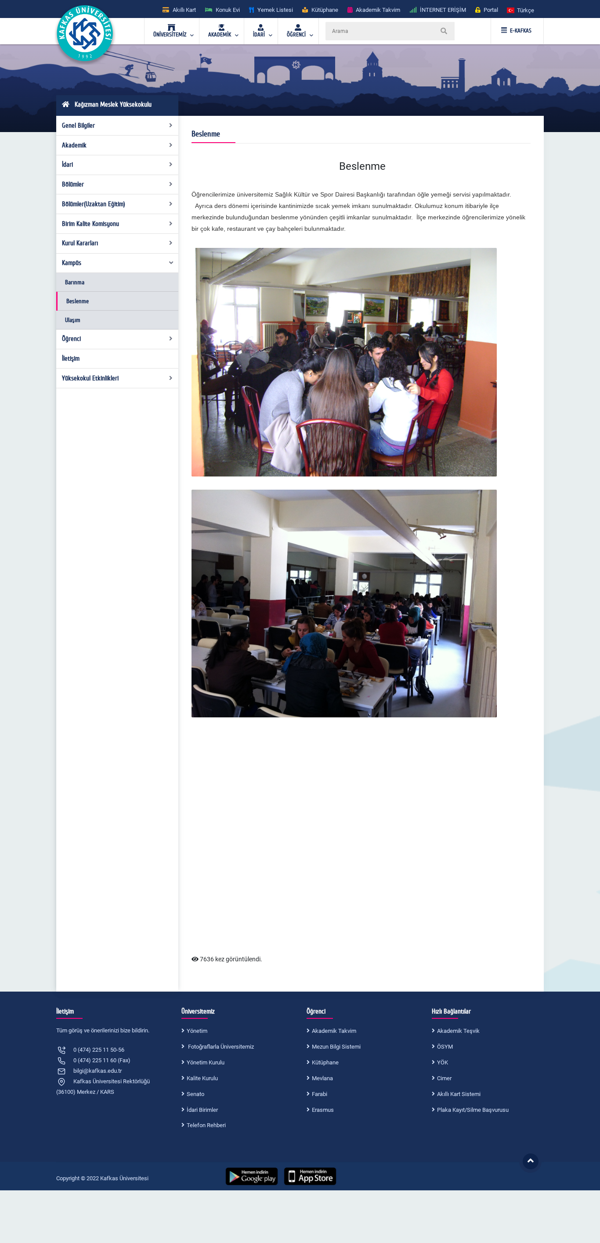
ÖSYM (445, 1046)
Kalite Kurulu (202, 1078)
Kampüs (71, 263)
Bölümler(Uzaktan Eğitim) (93, 204)
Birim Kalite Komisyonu (90, 224)
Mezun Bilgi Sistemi (336, 1046)
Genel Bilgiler (78, 125)
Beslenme (77, 301)
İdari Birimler (202, 1110)
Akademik (74, 145)
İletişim (71, 358)
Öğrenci (71, 339)
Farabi (319, 1094)
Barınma (74, 282)
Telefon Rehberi (206, 1125)
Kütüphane (325, 1062)
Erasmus (323, 1110)
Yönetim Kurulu (205, 1062)
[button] (521, 10)
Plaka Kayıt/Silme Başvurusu (473, 1110)
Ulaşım (72, 320)
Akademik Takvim (334, 1031)
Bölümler (73, 184)
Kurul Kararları (80, 243)
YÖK (442, 1062)
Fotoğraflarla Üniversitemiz (220, 1046)
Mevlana (322, 1078)
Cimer (444, 1078)
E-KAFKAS (520, 30)
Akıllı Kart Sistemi (459, 1094)
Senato (195, 1094)
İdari (67, 164)
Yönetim (197, 1031)
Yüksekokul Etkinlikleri (90, 378)
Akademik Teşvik (458, 1031)
